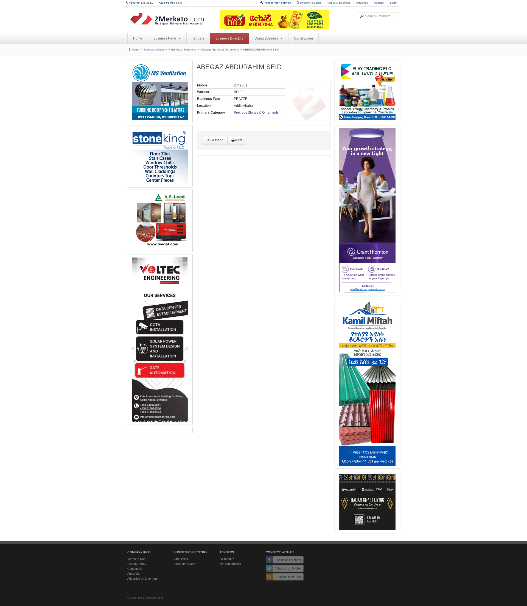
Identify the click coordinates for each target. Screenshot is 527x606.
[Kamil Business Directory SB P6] (367, 383)
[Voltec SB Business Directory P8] (160, 339)
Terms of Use (136, 558)
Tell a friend (214, 140)
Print (238, 140)
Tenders (198, 38)
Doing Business (267, 38)
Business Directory (229, 38)
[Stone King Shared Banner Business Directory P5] (160, 156)
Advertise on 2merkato (142, 578)
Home (137, 38)
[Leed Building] (160, 221)
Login (393, 2)
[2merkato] (170, 19)
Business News (165, 38)
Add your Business (339, 2)
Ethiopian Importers (183, 49)
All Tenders (227, 558)
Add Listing (180, 558)
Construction (303, 38)
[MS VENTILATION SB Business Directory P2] (160, 92)
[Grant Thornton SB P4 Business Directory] (367, 210)
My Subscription (230, 563)
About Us (133, 573)
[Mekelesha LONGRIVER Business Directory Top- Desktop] (274, 19)
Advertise (362, 2)
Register (379, 2)
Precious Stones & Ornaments (219, 49)
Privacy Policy (136, 563)
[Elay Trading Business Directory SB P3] (367, 92)
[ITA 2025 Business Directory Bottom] (367, 502)
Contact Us (134, 568)
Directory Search (310, 2)
